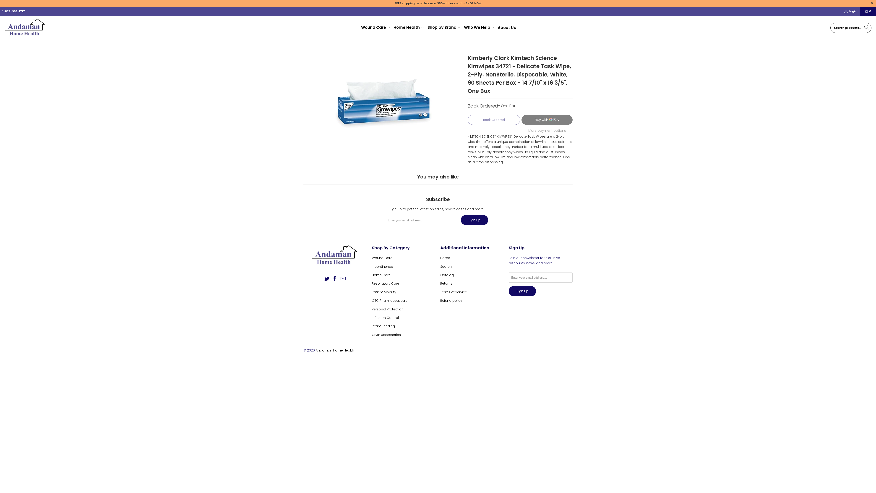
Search (446, 266)
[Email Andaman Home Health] (343, 279)
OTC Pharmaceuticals (389, 300)
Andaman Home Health (335, 350)
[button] (376, 27)
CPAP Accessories (386, 335)
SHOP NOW (473, 3)
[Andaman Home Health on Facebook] (335, 279)
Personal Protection (388, 309)
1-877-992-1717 (13, 11)
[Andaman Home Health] (26, 27)
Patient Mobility (384, 292)
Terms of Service (453, 292)
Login (853, 11)
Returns (446, 283)
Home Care (381, 275)
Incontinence (382, 266)
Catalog (447, 275)
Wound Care (382, 258)
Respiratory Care (385, 283)
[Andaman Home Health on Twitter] (326, 279)
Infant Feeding (383, 326)
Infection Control (385, 317)
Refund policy (451, 300)
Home (445, 258)
